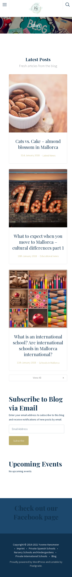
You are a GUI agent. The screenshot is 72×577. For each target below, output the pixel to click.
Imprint (21, 548)
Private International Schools (31, 556)
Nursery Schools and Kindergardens (34, 552)
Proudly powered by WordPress (27, 562)
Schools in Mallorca (49, 362)
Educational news (49, 256)
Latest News (49, 155)
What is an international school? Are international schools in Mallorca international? (38, 345)
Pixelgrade (36, 565)
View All (37, 377)
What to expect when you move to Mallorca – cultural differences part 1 (38, 242)
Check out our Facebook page (36, 512)
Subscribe (18, 440)
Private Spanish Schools (42, 548)
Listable (54, 562)
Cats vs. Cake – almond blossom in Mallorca (38, 144)
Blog (54, 556)
